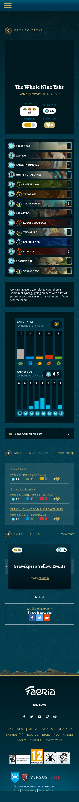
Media (32, 729)
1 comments (39, 561)
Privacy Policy (29, 790)
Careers (35, 740)
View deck (39, 576)
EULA (16, 790)
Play (10, 729)
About (21, 740)
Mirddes (37, 94)
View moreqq (66, 453)
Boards (32, 734)
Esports (47, 729)
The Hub (14, 734)
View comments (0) (28, 433)
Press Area (64, 729)
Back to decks (28, 30)
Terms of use (46, 790)
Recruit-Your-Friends (58, 734)
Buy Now (39, 705)
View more (67, 534)
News (21, 729)
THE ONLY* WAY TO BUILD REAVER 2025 (36, 509)
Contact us (54, 740)
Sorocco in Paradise (22, 489)
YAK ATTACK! (18, 469)
